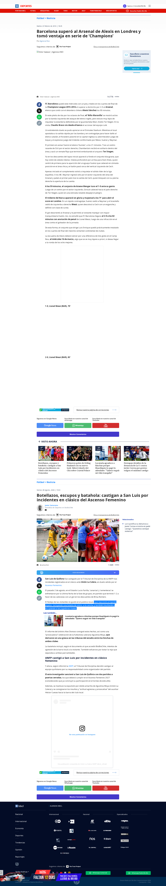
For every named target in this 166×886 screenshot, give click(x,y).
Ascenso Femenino (53, 585)
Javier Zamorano (51, 505)
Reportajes (20, 857)
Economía (19, 828)
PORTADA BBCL (20, 11)
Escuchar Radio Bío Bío (138, 11)
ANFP (71, 666)
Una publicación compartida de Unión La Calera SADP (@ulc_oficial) (82, 764)
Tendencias (20, 842)
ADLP (83, 11)
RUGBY (56, 11)
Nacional (19, 814)
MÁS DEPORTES (111, 11)
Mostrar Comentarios (78, 434)
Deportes (19, 835)
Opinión (18, 849)
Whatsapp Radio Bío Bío (139, 873)
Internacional (21, 821)
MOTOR (74, 11)
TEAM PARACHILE (96, 11)
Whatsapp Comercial (99, 873)
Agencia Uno (45, 41)
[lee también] (54, 620)
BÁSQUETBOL (45, 11)
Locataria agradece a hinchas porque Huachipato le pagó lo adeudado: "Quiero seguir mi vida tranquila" (92, 617)
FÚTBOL (33, 11)
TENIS (65, 11)
